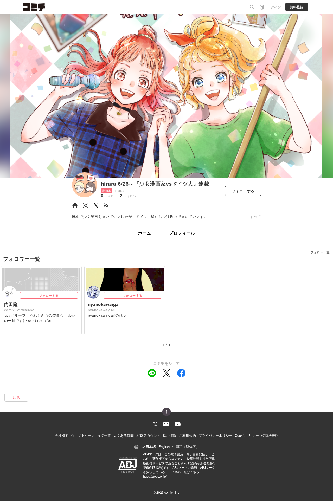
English (164, 446)
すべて (255, 216)
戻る (16, 397)
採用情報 (169, 435)
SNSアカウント (148, 435)
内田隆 (11, 304)
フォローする (49, 295)
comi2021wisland (19, 310)
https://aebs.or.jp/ (155, 476)
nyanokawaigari (105, 304)
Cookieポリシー (247, 435)
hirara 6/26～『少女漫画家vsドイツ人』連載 (155, 183)
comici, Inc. (172, 492)
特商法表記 (269, 435)
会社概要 (61, 435)
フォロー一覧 (320, 252)
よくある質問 (123, 435)
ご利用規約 (187, 435)
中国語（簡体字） (185, 446)
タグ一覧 (104, 435)
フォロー (243, 190)
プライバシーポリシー (215, 435)
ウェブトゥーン (83, 435)
